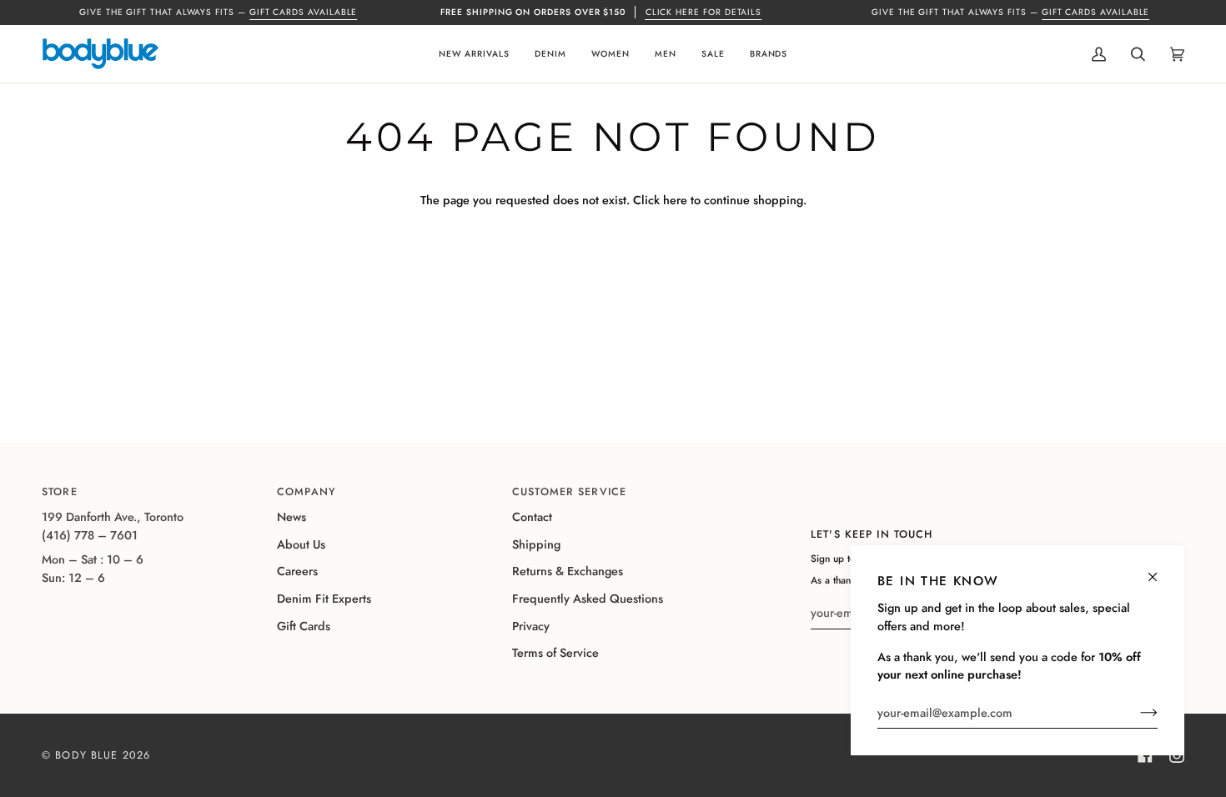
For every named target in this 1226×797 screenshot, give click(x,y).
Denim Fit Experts (324, 598)
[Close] (1159, 569)
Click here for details (704, 12)
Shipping (536, 544)
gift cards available (303, 12)
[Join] (1135, 712)
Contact (532, 517)
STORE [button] (60, 491)
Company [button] (306, 491)
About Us (301, 544)
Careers (297, 571)
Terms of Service (555, 652)
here (675, 200)
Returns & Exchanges (567, 571)
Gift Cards (303, 626)
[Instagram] (1176, 755)
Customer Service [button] (569, 491)
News (291, 517)
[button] (474, 54)
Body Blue (86, 755)
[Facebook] (1145, 755)
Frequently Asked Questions (587, 598)
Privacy (531, 626)
